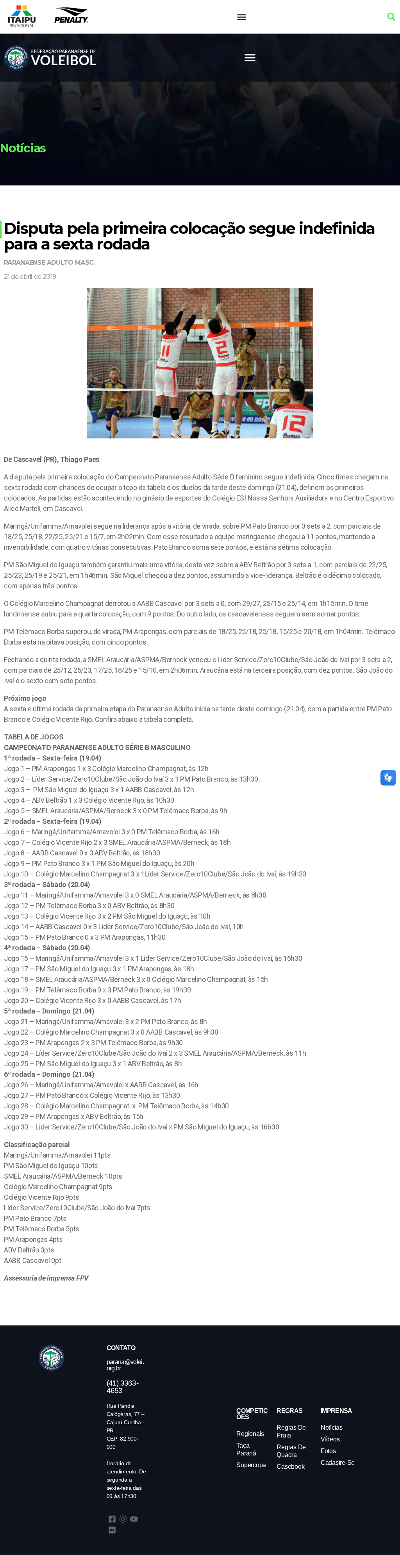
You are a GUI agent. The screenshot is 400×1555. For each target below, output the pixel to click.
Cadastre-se (338, 1462)
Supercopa (251, 1465)
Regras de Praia (291, 1431)
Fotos (328, 1451)
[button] (241, 16)
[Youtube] (134, 1519)
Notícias (332, 1427)
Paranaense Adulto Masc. (49, 262)
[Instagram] (123, 1519)
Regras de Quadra (291, 1451)
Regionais (250, 1433)
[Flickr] (112, 1530)
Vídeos (330, 1439)
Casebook (290, 1466)
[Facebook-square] (112, 1519)
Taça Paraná (246, 1449)
